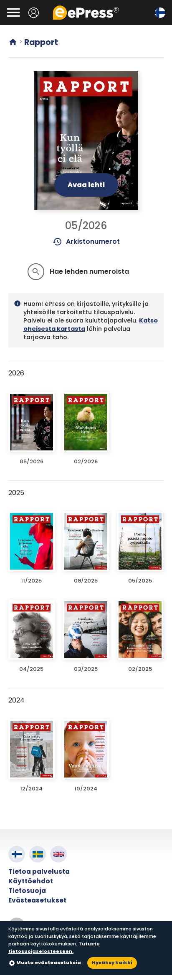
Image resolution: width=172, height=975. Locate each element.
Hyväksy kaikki (112, 962)
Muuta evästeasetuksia (48, 962)
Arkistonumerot (86, 242)
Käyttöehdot (30, 881)
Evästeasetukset (37, 900)
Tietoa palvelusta (39, 871)
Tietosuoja (27, 890)
